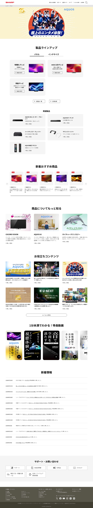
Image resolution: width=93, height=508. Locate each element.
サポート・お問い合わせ (46, 489)
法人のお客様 (76, 2)
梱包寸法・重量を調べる (17, 474)
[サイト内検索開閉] (86, 2)
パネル (36, 54)
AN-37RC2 (27, 380)
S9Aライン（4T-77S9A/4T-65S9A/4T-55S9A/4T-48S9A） (34, 414)
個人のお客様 (52, 2)
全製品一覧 (39, 101)
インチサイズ (53, 54)
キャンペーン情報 (77, 489)
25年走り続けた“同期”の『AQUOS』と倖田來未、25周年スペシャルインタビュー (43, 431)
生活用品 (24, 494)
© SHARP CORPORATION (46, 506)
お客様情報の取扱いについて (48, 503)
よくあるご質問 (42, 491)
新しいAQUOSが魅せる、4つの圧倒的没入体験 (26, 386)
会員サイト (64, 2)
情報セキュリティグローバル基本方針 (62, 503)
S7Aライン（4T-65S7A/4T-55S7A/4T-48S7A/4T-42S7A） (34, 420)
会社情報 (82, 2)
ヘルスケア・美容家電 (11, 496)
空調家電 (8, 492)
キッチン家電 (9, 494)
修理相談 (41, 495)
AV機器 (8, 491)
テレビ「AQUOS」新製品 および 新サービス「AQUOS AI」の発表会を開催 (42, 397)
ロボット (24, 491)
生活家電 (8, 495)
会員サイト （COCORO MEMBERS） (62, 492)
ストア (70, 2)
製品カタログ (42, 496)
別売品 (59, 468)
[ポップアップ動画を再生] (14, 345)
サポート (59, 2)
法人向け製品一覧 (26, 496)
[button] (35, 36)
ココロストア (60, 489)
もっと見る (47, 315)
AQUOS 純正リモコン (20, 442)
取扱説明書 (37, 468)
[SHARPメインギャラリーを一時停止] (58, 36)
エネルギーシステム (26, 492)
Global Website (72, 503)
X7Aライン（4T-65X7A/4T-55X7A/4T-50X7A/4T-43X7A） (40, 408)
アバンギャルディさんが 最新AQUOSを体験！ (26, 391)
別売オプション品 (43, 494)
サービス (24, 495)
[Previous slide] (7, 184)
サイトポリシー (30, 503)
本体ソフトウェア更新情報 (37, 474)
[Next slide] (85, 184)
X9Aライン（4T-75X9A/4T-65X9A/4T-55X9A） (38, 403)
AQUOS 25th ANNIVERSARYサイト (23, 437)
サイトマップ (24, 503)
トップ (7, 5)
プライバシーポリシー (38, 503)
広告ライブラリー (77, 491)
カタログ (79, 468)
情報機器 (8, 499)
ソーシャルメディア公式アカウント (66, 495)
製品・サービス (11, 489)
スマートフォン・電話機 (11, 498)
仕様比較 (54, 101)
